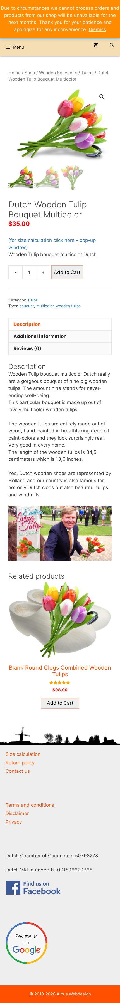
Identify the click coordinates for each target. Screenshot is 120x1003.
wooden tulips (68, 306)
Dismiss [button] (97, 29)
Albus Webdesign (74, 994)
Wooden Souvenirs (58, 72)
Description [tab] (27, 324)
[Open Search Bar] (112, 45)
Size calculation (23, 754)
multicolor (45, 306)
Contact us (18, 771)
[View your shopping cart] (96, 45)
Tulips (87, 72)
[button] (102, 97)
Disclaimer (17, 813)
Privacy (14, 822)
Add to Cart (67, 272)
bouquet (26, 306)
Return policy (20, 763)
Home (14, 72)
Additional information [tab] (40, 336)
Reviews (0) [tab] (27, 348)
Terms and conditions (30, 805)
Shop (30, 72)
